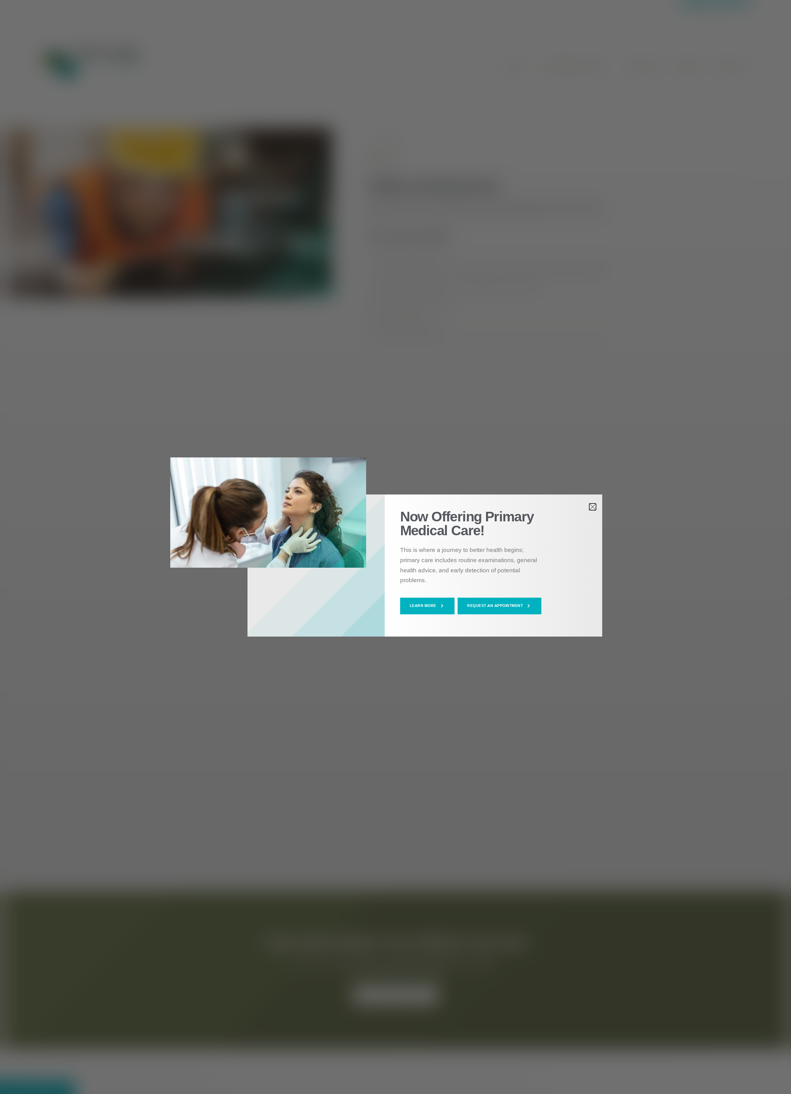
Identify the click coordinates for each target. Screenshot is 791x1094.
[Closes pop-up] (593, 507)
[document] (395, 547)
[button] (427, 606)
